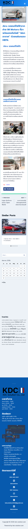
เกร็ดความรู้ (18, 337)
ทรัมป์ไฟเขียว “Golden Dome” (13, 465)
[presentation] (14, 227)
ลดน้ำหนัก (13, 328)
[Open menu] (24, 3)
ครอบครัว (8, 324)
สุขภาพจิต (11, 334)
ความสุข (13, 324)
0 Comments (7, 240)
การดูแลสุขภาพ (16, 320)
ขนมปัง (24, 322)
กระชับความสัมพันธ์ (5, 320)
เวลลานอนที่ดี (23, 342)
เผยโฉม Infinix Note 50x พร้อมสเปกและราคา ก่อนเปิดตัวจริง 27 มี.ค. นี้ (15, 462)
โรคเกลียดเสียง (11, 344)
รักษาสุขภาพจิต (7, 329)
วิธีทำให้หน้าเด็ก (9, 331)
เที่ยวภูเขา (9, 342)
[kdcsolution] (14, 481)
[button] (8, 189)
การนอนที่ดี (21, 320)
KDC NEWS (16, 239)
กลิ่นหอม (10, 320)
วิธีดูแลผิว (19, 329)
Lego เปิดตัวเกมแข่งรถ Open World (7, 201)
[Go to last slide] (4, 232)
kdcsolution (14, 483)
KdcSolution (14, 509)
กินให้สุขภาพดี (19, 322)
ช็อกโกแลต (17, 324)
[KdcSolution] (14, 506)
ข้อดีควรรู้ (3, 324)
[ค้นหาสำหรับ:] (14, 255)
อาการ (17, 334)
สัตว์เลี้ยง (20, 331)
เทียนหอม (5, 342)
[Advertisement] (14, 300)
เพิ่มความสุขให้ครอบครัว (16, 342)
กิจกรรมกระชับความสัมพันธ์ (9, 322)
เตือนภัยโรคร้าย (19, 340)
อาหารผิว (23, 334)
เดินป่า (15, 340)
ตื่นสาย (6, 326)
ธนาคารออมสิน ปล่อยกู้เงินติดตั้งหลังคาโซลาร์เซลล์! (21, 201)
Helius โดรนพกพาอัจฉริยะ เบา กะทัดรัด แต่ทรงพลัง (13, 455)
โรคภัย (7, 344)
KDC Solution (14, 490)
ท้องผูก (15, 326)
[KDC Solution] (14, 487)
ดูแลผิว (21, 324)
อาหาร (19, 334)
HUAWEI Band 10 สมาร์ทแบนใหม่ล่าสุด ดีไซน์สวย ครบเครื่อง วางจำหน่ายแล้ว (13, 450)
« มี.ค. (4, 282)
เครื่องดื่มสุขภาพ (8, 340)
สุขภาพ (5, 333)
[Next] (23, 232)
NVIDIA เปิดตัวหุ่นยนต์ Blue (12, 458)
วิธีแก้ (17, 331)
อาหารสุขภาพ (8, 337)
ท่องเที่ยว (10, 326)
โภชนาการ (3, 344)
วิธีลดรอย (14, 331)
